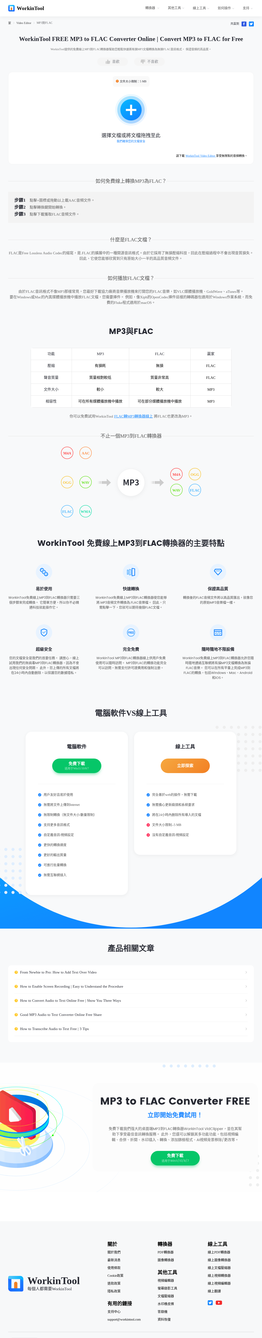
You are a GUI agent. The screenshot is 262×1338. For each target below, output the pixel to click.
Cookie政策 (115, 1275)
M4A (67, 453)
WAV (85, 482)
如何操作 (224, 8)
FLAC (67, 512)
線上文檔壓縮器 (219, 1268)
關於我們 (114, 1252)
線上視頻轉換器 (219, 1275)
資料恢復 (164, 1319)
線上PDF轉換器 (219, 1252)
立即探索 (185, 765)
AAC (86, 453)
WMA (85, 512)
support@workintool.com (124, 1319)
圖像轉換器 (166, 1260)
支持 (246, 8)
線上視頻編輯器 (219, 1283)
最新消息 (114, 1260)
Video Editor (23, 23)
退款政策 (114, 1283)
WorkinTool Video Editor (200, 155)
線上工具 (199, 8)
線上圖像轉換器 (219, 1260)
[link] (9, 23)
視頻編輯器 (166, 1280)
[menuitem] (153, 8)
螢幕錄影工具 (167, 1288)
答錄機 (162, 1311)
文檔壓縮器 (166, 1296)
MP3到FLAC (44, 22)
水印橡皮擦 (166, 1304)
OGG (67, 482)
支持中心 (114, 1311)
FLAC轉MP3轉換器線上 (133, 416)
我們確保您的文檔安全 (131, 141)
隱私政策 (114, 1291)
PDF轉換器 (166, 1252)
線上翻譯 (214, 1291)
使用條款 (114, 1268)
